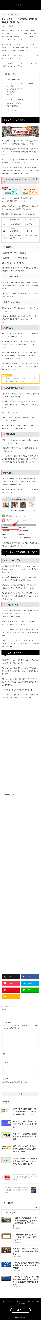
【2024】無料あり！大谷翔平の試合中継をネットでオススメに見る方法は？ (26, 1265)
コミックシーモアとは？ (12, 79)
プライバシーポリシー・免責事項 (21, 1301)
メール (5, 1062)
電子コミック (7, 1009)
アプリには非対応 (12, 106)
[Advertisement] (20, 728)
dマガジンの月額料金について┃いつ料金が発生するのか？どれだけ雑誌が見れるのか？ (25, 1111)
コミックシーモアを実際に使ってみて (17, 99)
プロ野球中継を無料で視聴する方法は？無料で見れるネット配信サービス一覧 (25, 1237)
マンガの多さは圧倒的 (14, 103)
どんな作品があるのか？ (14, 89)
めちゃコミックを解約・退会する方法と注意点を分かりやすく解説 (25, 1136)
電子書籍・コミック (9, 1006)
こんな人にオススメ (11, 110)
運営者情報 (22, 1303)
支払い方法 (10, 86)
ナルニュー (20, 5)
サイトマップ (6, 1301)
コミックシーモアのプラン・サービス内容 (20, 83)
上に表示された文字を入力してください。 (15, 1082)
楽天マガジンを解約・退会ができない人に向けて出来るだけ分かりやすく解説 (25, 1149)
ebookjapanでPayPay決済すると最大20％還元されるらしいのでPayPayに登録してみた (25, 1161)
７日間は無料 (11, 92)
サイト (4, 1070)
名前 (4, 1054)
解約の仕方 (10, 94)
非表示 (13, 74)
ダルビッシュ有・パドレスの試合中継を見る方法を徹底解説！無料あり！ (25, 1251)
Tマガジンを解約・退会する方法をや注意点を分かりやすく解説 (25, 1124)
